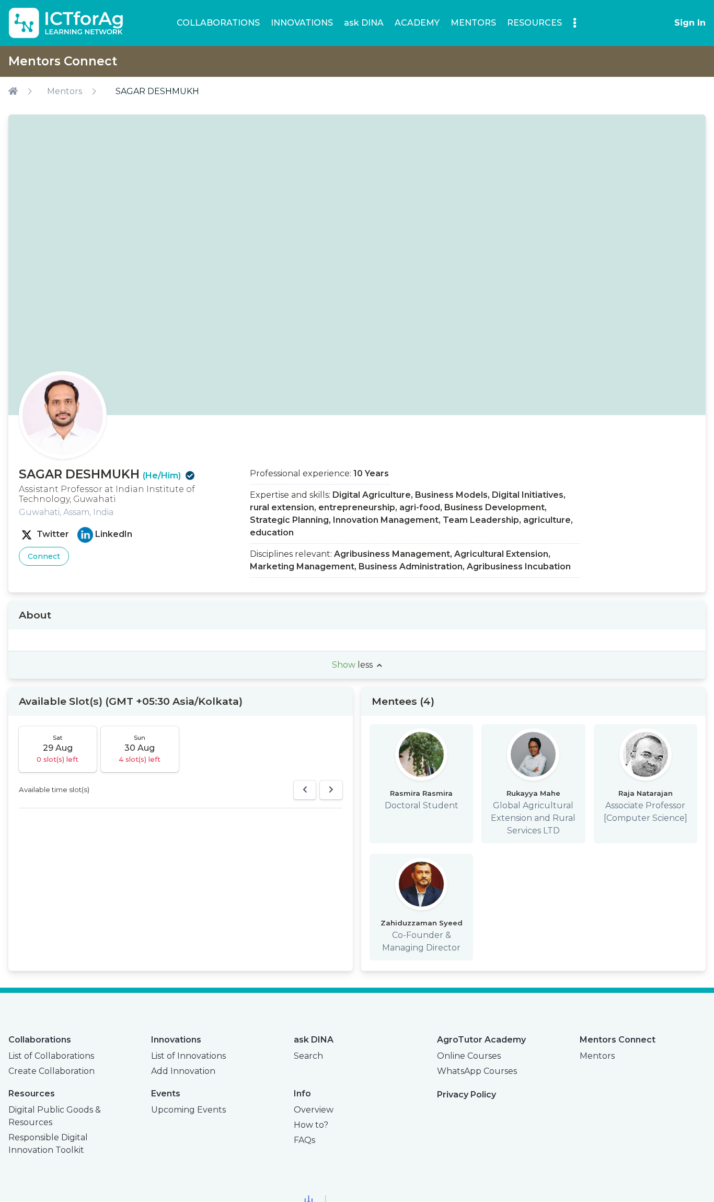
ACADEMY (417, 23)
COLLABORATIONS (218, 23)
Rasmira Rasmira (421, 793)
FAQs (304, 1140)
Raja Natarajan (645, 793)
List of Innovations (188, 1056)
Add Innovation (183, 1071)
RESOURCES (534, 23)
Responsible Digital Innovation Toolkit (48, 1143)
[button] (575, 22)
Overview (313, 1110)
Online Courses (469, 1056)
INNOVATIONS (302, 23)
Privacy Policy (466, 1095)
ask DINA (364, 23)
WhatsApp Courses (477, 1071)
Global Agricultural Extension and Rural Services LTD (533, 817)
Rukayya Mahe (533, 793)
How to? (311, 1125)
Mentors (64, 91)
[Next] (331, 790)
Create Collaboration (51, 1071)
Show (352, 665)
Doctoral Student (421, 805)
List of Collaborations (51, 1056)
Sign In (690, 23)
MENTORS (473, 23)
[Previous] (305, 790)
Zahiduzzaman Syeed (422, 923)
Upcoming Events (188, 1110)
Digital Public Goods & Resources (54, 1116)
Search (308, 1056)
